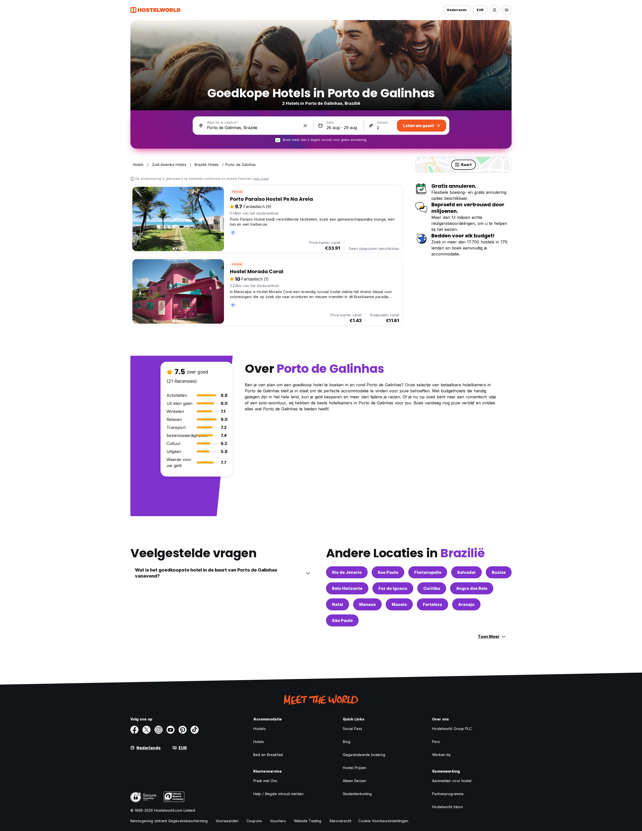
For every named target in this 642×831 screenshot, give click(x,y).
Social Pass (352, 728)
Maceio (399, 604)
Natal (337, 604)
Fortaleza (432, 604)
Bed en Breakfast (268, 755)
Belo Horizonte (347, 588)
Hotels (258, 742)
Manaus (367, 604)
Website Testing (308, 821)
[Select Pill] (495, 10)
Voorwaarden (227, 821)
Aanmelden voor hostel (451, 781)
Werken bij (441, 755)
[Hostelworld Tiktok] (195, 730)
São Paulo (342, 620)
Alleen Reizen (354, 781)
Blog (346, 742)
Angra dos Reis (471, 588)
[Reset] (305, 126)
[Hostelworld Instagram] (158, 730)
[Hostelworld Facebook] (134, 730)
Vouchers (278, 821)
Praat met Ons (265, 781)
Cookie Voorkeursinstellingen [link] (383, 821)
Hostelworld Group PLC (452, 728)
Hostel (237, 192)
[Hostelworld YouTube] (171, 730)
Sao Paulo (388, 572)
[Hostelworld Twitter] (146, 730)
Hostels (259, 728)
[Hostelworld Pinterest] (183, 730)
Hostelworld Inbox (447, 807)
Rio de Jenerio (347, 572)
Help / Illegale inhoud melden (278, 794)
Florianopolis (427, 572)
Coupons (254, 821)
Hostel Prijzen (354, 768)
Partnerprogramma (447, 794)
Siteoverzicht (340, 821)
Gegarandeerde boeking (364, 755)
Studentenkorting (357, 794)
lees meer (261, 178)
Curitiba (431, 588)
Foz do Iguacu (392, 588)
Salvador (466, 572)
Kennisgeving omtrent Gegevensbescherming (169, 821)
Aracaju (466, 604)
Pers (436, 742)
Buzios (499, 572)
